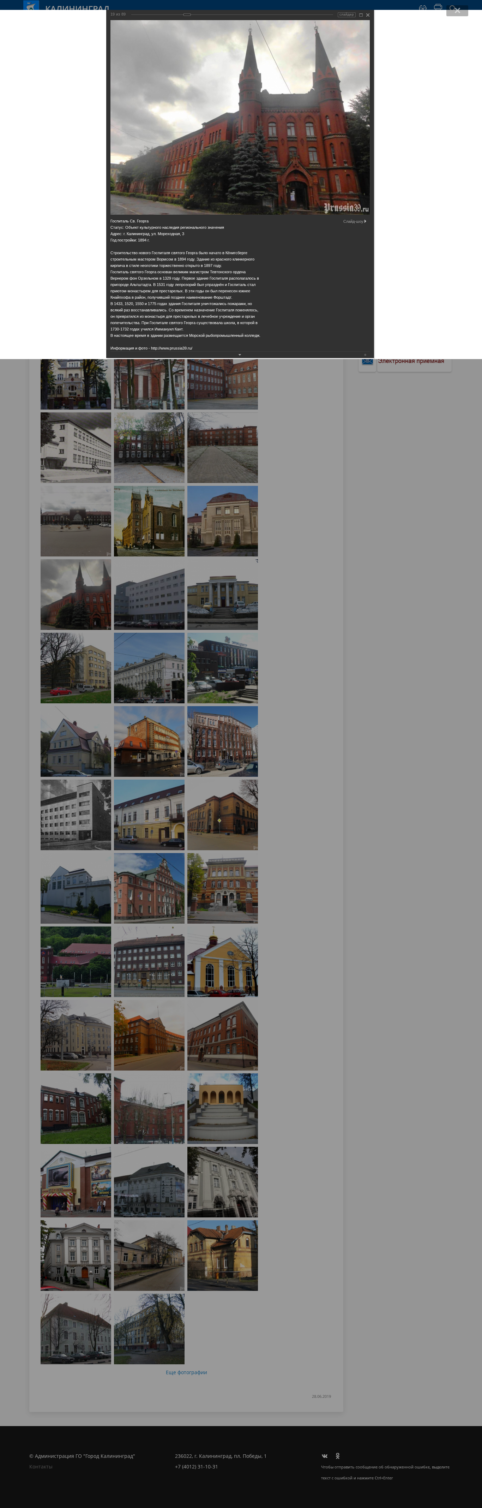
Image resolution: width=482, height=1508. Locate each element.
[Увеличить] (360, 15)
